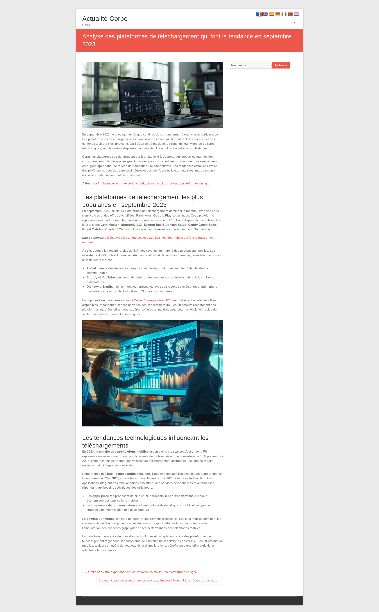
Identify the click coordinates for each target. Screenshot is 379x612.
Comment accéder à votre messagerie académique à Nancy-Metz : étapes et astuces (159, 580)
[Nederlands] (296, 14)
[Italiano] (284, 14)
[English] (265, 14)
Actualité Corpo (105, 18)
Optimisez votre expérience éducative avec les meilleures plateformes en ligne (156, 183)
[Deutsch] (278, 14)
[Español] (271, 14)
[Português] (290, 14)
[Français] (259, 14)
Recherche (281, 65)
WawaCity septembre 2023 (153, 300)
